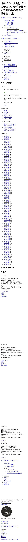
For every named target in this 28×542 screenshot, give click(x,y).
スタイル (6, 477)
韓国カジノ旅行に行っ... (10, 125)
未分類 (5, 110)
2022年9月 (6, 195)
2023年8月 (6, 182)
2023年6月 (6, 184)
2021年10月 (7, 205)
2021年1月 (6, 216)
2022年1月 (6, 202)
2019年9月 (6, 241)
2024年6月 (6, 170)
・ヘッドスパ (10, 469)
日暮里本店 (10, 22)
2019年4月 (6, 249)
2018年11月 (7, 257)
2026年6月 (6, 139)
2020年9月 (6, 223)
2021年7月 (6, 210)
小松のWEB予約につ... (10, 129)
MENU (8, 25)
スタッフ (6, 74)
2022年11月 (7, 192)
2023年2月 (6, 187)
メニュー (6, 67)
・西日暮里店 (10, 466)
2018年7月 (6, 264)
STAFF (8, 41)
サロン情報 (7, 463)
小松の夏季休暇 (8, 127)
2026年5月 (6, 141)
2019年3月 (6, 251)
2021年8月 (6, 208)
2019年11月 (7, 238)
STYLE (8, 35)
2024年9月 (6, 165)
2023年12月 (7, 179)
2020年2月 (6, 233)
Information (6, 112)
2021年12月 (7, 203)
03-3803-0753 (7, 52)
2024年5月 (6, 172)
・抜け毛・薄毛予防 (12, 471)
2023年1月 (6, 188)
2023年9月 (6, 180)
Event (5, 113)
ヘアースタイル (8, 117)
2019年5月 (6, 248)
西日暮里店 (10, 24)
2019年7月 (6, 244)
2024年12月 (7, 161)
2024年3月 (6, 175)
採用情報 (6, 79)
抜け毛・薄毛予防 (9, 71)
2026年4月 (6, 142)
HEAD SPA (13, 29)
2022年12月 (7, 190)
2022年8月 (6, 197)
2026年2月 (6, 144)
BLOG (7, 44)
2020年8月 (6, 225)
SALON (9, 20)
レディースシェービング (10, 72)
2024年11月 (7, 162)
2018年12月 (7, 256)
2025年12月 (7, 146)
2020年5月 (6, 228)
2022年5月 (6, 198)
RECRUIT (9, 46)
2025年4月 (6, 154)
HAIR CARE (15, 30)
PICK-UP (9, 27)
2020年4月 (6, 229)
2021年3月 (6, 215)
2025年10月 (7, 149)
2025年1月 (6, 159)
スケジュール (7, 75)
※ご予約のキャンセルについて (9, 460)
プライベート (7, 118)
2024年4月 (6, 174)
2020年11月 (7, 220)
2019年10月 (7, 239)
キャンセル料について (10, 130)
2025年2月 (6, 157)
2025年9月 (6, 151)
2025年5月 (6, 152)
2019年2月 (6, 252)
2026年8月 (6, 136)
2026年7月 (6, 138)
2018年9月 (6, 261)
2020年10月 (7, 221)
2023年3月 (6, 185)
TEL (4, 532)
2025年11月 (7, 147)
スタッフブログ (8, 115)
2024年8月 (6, 167)
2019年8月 (6, 243)
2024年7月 (6, 169)
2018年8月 (6, 262)
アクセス (6, 53)
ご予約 (2, 293)
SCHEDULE (11, 43)
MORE (5, 105)
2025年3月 (6, 156)
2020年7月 (6, 226)
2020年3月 (6, 231)
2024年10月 (7, 164)
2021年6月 (6, 211)
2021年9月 (6, 207)
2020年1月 (6, 234)
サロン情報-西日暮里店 (10, 66)
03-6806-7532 (7, 60)
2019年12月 (7, 236)
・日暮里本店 (10, 464)
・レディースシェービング (14, 473)
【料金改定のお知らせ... (10, 124)
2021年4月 (6, 213)
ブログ (5, 77)
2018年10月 (7, 259)
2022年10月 (7, 193)
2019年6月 (6, 246)
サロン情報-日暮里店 (9, 64)
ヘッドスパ (7, 69)
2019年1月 (6, 254)
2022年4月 (6, 200)
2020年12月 (7, 218)
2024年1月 (6, 177)
